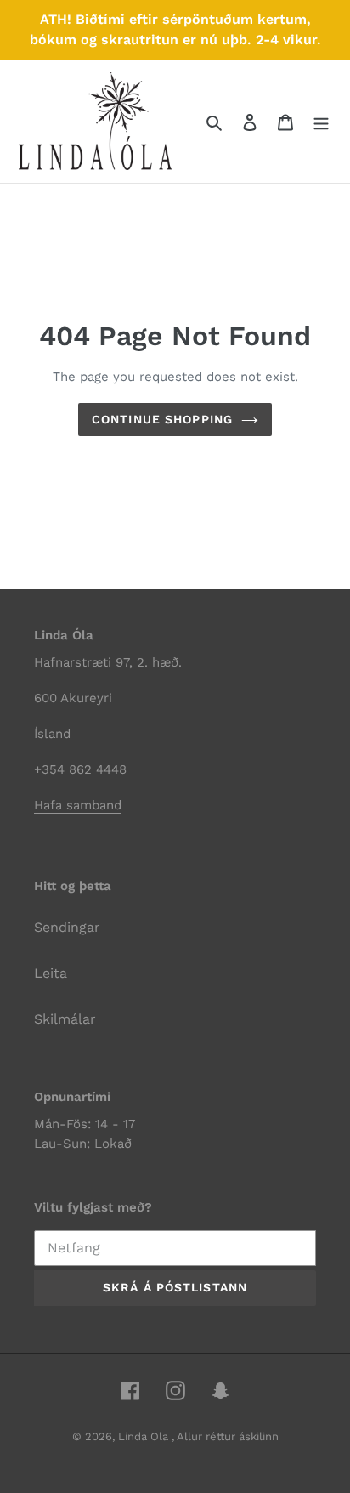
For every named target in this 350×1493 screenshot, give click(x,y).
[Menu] (321, 121)
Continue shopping (162, 419)
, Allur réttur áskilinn (225, 1436)
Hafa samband (77, 805)
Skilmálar (65, 1019)
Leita (50, 973)
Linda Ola (145, 1436)
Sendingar (67, 927)
